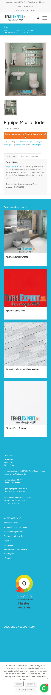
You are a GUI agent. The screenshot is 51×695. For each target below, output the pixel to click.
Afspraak (7, 558)
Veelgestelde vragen (26, 6)
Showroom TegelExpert (13, 531)
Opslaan (19, 684)
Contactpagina (15, 482)
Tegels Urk (8, 540)
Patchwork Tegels (26, 142)
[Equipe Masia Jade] (25, 69)
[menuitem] (13, 2)
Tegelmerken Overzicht (13, 536)
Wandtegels (8, 145)
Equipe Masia (21, 145)
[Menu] (43, 17)
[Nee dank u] (47, 678)
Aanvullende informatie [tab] (29, 156)
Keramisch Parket (11, 523)
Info (45, 2)
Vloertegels (38, 142)
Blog (41, 2)
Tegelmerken (33, 2)
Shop (6, 27)
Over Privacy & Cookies (25, 690)
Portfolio (24, 2)
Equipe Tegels (36, 145)
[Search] (36, 17)
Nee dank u (31, 684)
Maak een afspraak (13, 2)
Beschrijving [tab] (11, 156)
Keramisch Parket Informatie (15, 527)
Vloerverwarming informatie (15, 549)
